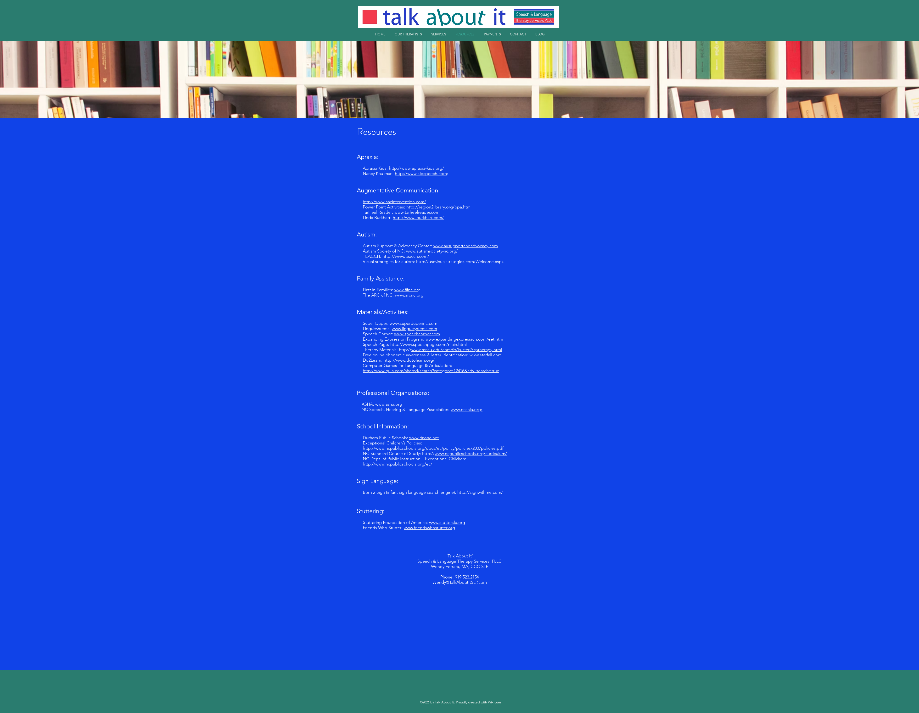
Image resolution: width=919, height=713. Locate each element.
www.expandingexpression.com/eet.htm (464, 339)
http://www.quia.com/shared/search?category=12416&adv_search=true (431, 370)
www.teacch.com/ (412, 256)
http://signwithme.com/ (480, 492)
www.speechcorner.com (417, 334)
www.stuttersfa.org (447, 522)
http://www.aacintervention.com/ (394, 201)
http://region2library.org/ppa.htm (438, 207)
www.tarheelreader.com (416, 212)
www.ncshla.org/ (466, 409)
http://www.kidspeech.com (421, 173)
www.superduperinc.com (413, 323)
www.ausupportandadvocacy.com (465, 245)
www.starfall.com (486, 355)
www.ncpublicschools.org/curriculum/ (471, 453)
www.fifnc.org (407, 289)
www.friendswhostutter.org (429, 527)
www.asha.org (388, 404)
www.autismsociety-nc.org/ (432, 251)
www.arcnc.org (409, 295)
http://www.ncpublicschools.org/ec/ (397, 464)
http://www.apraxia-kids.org (415, 168)
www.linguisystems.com (414, 328)
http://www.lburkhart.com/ (418, 217)
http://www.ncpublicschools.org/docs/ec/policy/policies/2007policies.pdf (433, 448)
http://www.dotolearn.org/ (409, 360)
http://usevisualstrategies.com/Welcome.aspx (460, 261)
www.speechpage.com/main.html (435, 344)
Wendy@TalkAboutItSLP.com (459, 582)
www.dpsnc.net (424, 437)
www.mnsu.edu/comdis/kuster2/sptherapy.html (456, 349)
